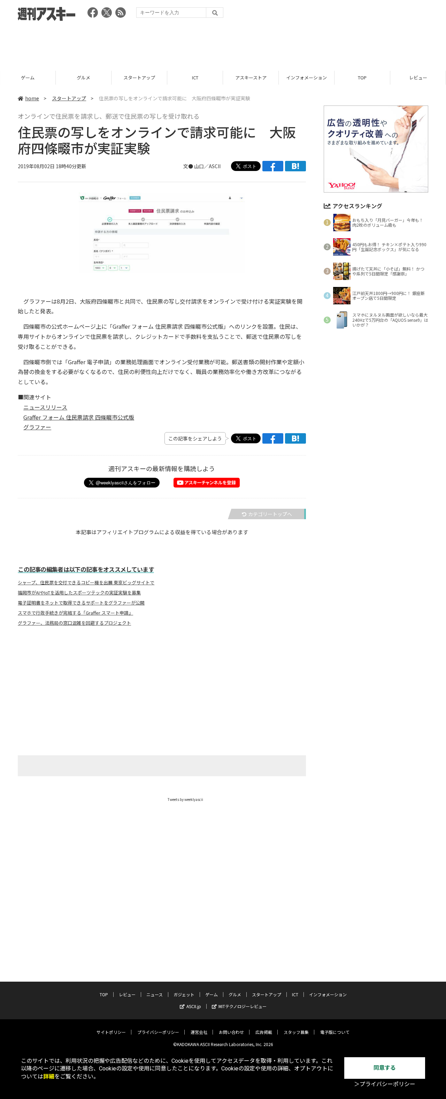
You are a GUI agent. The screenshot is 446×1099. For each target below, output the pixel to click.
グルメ (83, 77)
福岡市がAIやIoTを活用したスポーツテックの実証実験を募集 (79, 592)
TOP (362, 77)
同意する (385, 1068)
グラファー (37, 427)
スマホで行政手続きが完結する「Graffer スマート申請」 (75, 612)
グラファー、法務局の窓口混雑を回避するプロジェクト (74, 623)
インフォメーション (306, 77)
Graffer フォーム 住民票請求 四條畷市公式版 (78, 417)
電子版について (334, 1032)
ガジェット (184, 994)
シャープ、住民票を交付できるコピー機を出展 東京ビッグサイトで (86, 582)
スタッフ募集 (296, 1032)
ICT (195, 77)
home (32, 98)
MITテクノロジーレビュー (242, 1006)
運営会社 (199, 1032)
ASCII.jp (193, 1006)
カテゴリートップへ (270, 513)
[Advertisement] (223, 43)
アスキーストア (251, 77)
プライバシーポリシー (158, 1032)
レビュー (418, 77)
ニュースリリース (45, 407)
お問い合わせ (231, 1032)
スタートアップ (139, 77)
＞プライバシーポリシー (384, 1084)
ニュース (154, 994)
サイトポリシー (111, 1032)
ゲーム (27, 77)
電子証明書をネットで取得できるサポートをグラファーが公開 (81, 602)
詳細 (48, 1076)
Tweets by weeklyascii (185, 799)
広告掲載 (263, 1032)
